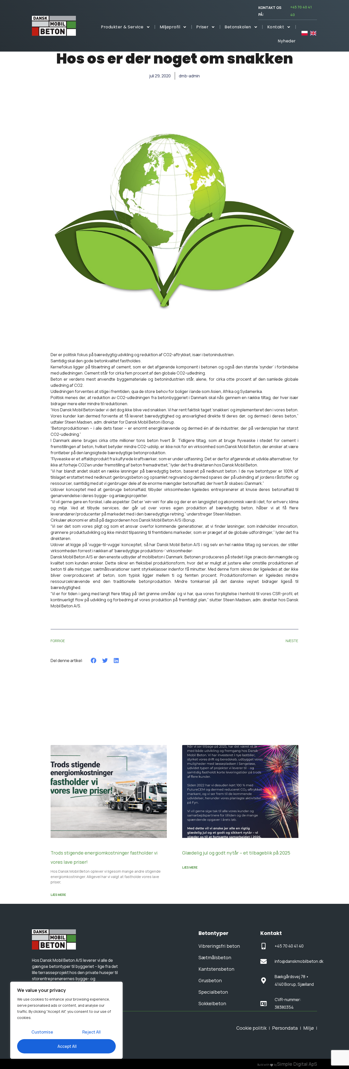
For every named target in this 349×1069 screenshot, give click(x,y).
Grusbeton (210, 980)
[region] (66, 1020)
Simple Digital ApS (297, 1064)
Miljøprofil (170, 27)
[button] (94, 660)
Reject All (91, 1032)
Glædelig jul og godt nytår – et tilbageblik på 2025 (236, 853)
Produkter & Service (122, 27)
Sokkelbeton (212, 1003)
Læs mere (58, 895)
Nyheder (287, 41)
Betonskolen (238, 27)
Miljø (308, 1028)
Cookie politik (251, 1028)
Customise (42, 1032)
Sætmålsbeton (215, 957)
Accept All (67, 1046)
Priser (202, 27)
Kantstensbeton (216, 969)
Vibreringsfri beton (219, 946)
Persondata (285, 1028)
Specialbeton (213, 992)
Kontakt (275, 27)
